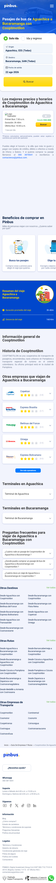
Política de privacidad (11, 833)
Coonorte (32, 718)
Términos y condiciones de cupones (16, 827)
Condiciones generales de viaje (14, 851)
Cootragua (5, 728)
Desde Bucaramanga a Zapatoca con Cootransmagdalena (10, 681)
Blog (4, 819)
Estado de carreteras (10, 824)
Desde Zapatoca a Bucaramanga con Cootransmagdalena (37, 681)
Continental (33, 713)
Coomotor (4, 718)
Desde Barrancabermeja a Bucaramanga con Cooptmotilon (40, 651)
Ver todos (50, 588)
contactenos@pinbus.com (14, 157)
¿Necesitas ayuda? (17, 768)
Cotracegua (33, 723)
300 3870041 (25, 155)
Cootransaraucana (37, 728)
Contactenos (7, 860)
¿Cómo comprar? (9, 821)
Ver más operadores (28, 470)
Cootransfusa (6, 734)
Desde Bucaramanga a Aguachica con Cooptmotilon (10, 662)
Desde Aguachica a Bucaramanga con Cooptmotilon (9, 651)
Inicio (6, 745)
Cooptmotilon (6, 713)
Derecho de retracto (10, 848)
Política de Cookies (10, 857)
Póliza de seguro (9, 854)
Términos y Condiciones (12, 845)
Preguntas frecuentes (11, 830)
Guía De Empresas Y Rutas (22, 745)
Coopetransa (6, 723)
